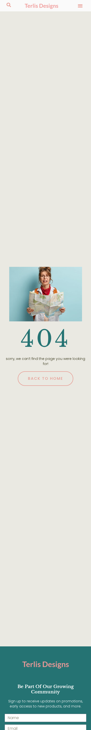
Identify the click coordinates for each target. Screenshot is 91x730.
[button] (80, 6)
